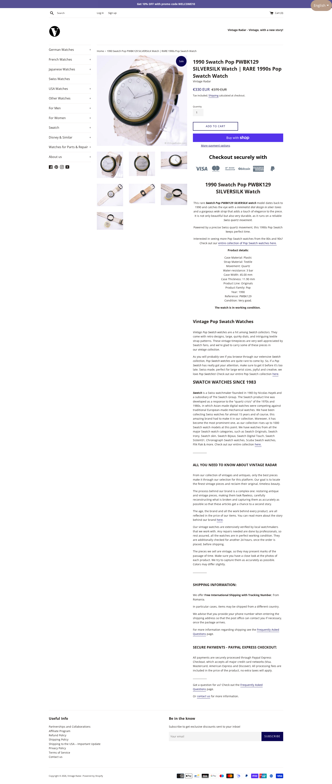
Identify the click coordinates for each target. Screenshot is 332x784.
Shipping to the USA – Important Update (74, 744)
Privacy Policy (57, 748)
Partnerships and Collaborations (69, 726)
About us (70, 157)
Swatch (70, 127)
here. (258, 444)
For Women (70, 118)
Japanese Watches (70, 69)
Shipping (213, 95)
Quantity (197, 106)
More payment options (215, 145)
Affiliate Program (59, 731)
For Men (70, 108)
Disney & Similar (70, 137)
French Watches (70, 59)
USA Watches (70, 89)
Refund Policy (57, 735)
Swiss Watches (59, 79)
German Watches (70, 50)
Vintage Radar (74, 775)
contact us (203, 696)
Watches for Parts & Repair (70, 147)
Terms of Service (59, 752)
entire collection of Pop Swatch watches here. (247, 243)
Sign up (112, 13)
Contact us (55, 757)
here (275, 374)
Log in (100, 13)
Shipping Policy (58, 739)
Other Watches (70, 98)
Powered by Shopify (93, 775)
